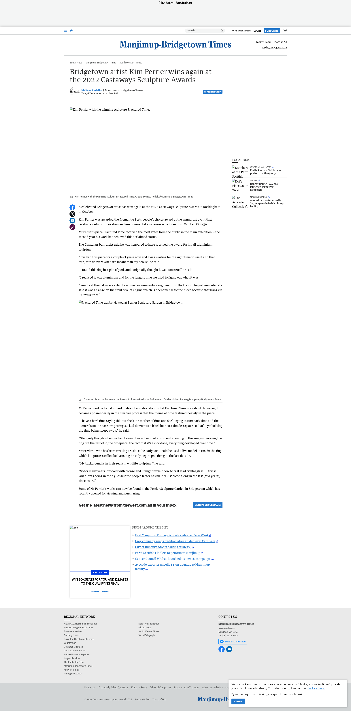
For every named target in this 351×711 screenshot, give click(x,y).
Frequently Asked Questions (113, 687)
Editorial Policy (139, 687)
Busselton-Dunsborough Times (79, 639)
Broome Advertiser (73, 631)
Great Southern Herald (74, 650)
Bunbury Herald (71, 635)
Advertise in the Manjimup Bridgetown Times (226, 687)
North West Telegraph (148, 623)
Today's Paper (263, 42)
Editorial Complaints (160, 687)
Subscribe (271, 30)
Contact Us (90, 687)
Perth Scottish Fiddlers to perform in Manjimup (167, 553)
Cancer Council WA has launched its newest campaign (173, 558)
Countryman (70, 643)
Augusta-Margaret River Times (78, 627)
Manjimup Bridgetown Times (78, 666)
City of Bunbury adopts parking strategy (163, 547)
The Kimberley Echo (74, 662)
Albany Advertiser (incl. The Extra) (80, 623)
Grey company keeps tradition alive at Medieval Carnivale (175, 541)
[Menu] (65, 30)
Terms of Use (159, 699)
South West (76, 62)
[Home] (71, 31)
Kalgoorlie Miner (72, 658)
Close (238, 701)
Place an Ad (280, 42)
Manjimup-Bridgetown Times (101, 62)
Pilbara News (144, 627)
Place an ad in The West (186, 687)
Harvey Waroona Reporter (76, 654)
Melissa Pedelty (214, 92)
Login (257, 30)
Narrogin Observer (73, 673)
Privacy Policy (142, 699)
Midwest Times (71, 669)
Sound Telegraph (146, 635)
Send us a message (235, 641)
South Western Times (131, 62)
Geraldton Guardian (73, 646)
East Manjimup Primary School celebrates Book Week (172, 535)
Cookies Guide (316, 688)
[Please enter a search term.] (222, 30)
